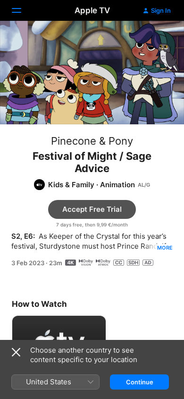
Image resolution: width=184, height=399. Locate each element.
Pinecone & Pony (92, 141)
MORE (165, 247)
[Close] (16, 352)
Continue (139, 382)
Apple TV (92, 10)
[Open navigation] (22, 10)
